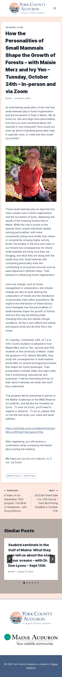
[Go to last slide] (9, 559)
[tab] (24, 583)
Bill (9, 98)
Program (10, 27)
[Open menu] (54, 8)
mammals (29, 476)
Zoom (20, 27)
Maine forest (13, 476)
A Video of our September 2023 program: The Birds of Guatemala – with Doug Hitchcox (15, 500)
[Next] (52, 559)
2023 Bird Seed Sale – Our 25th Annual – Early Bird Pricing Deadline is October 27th (46, 500)
